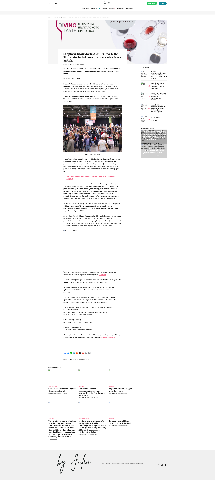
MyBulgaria (147, 146)
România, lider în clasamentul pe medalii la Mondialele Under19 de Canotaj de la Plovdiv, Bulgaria (158, 108)
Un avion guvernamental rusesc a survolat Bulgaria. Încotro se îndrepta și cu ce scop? (159, 75)
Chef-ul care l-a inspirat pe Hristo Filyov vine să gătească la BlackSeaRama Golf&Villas (158, 96)
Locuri (55, 386)
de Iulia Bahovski (147, 155)
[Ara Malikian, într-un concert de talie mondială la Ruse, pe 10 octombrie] (144, 85)
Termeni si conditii (85, 476)
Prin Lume (55, 17)
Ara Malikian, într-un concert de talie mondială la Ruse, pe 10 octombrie (158, 85)
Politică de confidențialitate (60, 476)
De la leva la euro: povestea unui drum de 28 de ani (158, 119)
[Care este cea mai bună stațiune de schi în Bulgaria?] (62, 377)
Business (86, 418)
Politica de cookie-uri (74, 476)
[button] (165, 9)
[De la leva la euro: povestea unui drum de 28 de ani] (144, 119)
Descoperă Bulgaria (107, 337)
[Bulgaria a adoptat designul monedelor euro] (123, 377)
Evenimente (151, 3)
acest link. (102, 275)
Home (49, 17)
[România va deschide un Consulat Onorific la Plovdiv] (123, 409)
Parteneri (93, 476)
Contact (162, 3)
